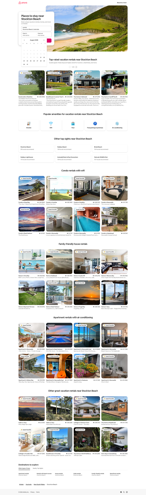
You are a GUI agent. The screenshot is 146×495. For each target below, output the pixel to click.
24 (27, 61)
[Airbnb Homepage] (22, 2)
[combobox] (36, 29)
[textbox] (29, 35)
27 (37, 61)
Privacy (32, 492)
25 (30, 61)
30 (24, 64)
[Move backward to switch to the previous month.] (24, 40)
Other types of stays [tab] (24, 468)
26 (34, 61)
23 (24, 61)
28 (40, 61)
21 (40, 57)
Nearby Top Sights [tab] (38, 468)
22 (44, 57)
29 (44, 61)
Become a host (122, 3)
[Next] (76, 67)
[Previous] (70, 67)
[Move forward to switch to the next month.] (43, 40)
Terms (38, 492)
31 (27, 64)
